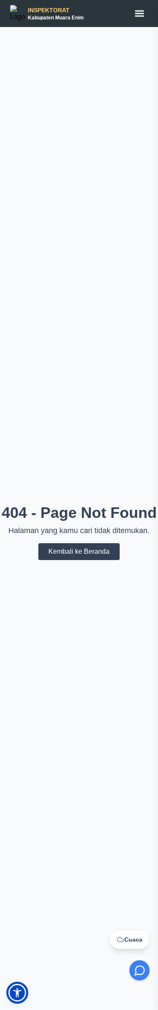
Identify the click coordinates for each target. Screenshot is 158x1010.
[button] (17, 993)
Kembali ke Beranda (79, 551)
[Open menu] (139, 13)
